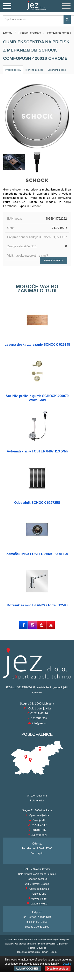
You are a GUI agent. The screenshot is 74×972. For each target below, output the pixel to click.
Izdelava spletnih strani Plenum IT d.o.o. (37, 952)
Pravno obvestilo (46, 943)
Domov (7, 32)
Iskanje (31, 948)
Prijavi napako (53, 260)
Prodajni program (29, 32)
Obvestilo (41, 948)
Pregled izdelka (13, 70)
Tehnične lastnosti (34, 70)
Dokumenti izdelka (56, 70)
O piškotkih (62, 943)
